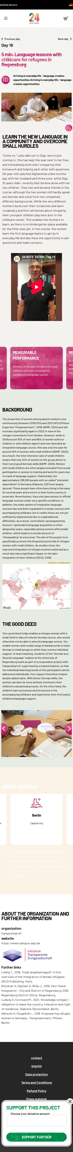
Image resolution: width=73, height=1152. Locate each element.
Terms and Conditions (36, 1082)
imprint (36, 1066)
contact (36, 1058)
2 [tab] (41, 752)
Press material (36, 1099)
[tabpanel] (36, 733)
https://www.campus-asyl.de (20, 943)
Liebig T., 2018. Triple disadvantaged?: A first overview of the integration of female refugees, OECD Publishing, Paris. (33, 976)
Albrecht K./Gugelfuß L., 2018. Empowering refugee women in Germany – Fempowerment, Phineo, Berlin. (35, 1018)
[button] (5, 18)
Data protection (36, 1074)
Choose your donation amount (30, 1113)
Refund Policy (36, 1091)
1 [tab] (31, 752)
